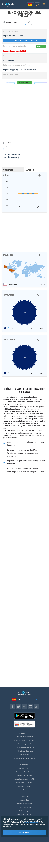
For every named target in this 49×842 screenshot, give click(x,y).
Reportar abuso (24, 800)
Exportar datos (12, 22)
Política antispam (24, 811)
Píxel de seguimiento (25, 744)
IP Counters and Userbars (24, 751)
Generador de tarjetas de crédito (24, 779)
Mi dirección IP (24, 765)
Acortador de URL (24, 733)
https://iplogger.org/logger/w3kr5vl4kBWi (19, 70)
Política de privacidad (24, 804)
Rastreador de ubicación (24, 737)
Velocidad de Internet (24, 775)
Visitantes (8, 169)
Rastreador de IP (24, 768)
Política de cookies (31, 823)
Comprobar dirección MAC (24, 772)
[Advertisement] (24, 109)
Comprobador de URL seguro (24, 747)
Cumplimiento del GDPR (25, 814)
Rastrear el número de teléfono (24, 740)
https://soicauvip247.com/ (13, 36)
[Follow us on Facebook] (12, 706)
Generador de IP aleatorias (24, 783)
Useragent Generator (25, 786)
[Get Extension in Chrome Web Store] (24, 724)
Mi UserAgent (24, 754)
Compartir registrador (29, 22)
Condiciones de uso (24, 807)
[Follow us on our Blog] (30, 706)
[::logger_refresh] (4, 148)
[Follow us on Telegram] (24, 706)
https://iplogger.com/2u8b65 (14, 51)
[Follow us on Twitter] (18, 706)
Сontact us (24, 796)
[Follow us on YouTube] (36, 706)
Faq (24, 790)
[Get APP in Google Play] (24, 715)
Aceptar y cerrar (24, 832)
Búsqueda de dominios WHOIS (24, 758)
